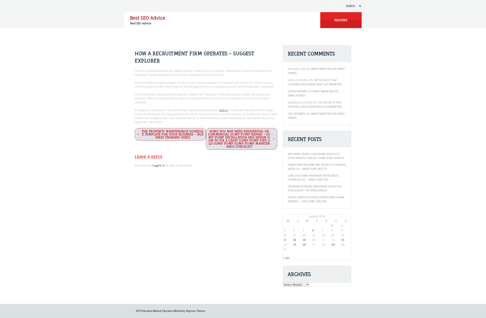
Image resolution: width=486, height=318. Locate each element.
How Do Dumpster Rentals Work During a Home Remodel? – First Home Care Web (316, 199)
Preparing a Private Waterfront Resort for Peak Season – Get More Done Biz (315, 188)
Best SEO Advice (147, 18)
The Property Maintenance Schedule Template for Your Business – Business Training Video (173, 134)
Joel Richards (296, 113)
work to (223, 110)
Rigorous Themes (195, 311)
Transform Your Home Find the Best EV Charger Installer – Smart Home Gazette (317, 166)
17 (285, 239)
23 (342, 239)
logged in (158, 165)
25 (294, 244)
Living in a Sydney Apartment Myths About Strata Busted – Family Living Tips (313, 177)
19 (304, 239)
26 (304, 244)
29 (333, 244)
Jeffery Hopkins (297, 91)
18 (294, 239)
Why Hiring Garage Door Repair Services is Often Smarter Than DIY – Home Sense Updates (316, 156)
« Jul (286, 257)
